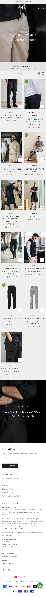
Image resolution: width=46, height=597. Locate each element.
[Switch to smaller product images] (43, 73)
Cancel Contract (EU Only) (11, 478)
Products (5, 485)
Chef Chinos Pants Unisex (34, 170)
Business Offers (7, 489)
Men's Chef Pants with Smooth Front (11, 116)
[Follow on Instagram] (9, 570)
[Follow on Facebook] (3, 570)
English (30, 68)
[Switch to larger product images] (39, 73)
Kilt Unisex (34, 216)
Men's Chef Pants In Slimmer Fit (34, 270)
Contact (5, 482)
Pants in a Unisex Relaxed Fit (12, 320)
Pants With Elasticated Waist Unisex (12, 271)
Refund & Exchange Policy (11, 496)
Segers (12, 112)
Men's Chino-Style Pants (11, 170)
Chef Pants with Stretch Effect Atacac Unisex (34, 121)
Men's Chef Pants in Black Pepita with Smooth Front (34, 321)
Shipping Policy (7, 492)
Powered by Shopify (32, 581)
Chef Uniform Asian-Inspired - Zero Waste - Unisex (11, 220)
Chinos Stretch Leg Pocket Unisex (11, 370)
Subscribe (10, 466)
